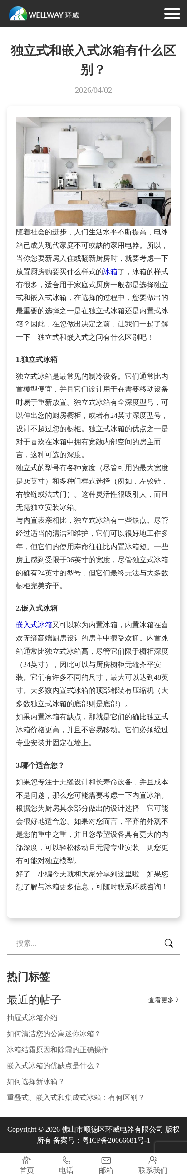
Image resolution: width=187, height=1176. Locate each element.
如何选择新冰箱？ (36, 1081)
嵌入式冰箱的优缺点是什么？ (54, 1065)
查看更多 (164, 1000)
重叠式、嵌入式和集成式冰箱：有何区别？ (76, 1097)
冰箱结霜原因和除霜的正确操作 (57, 1050)
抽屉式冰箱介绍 (32, 1018)
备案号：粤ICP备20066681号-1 (101, 1140)
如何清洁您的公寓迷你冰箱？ (54, 1034)
